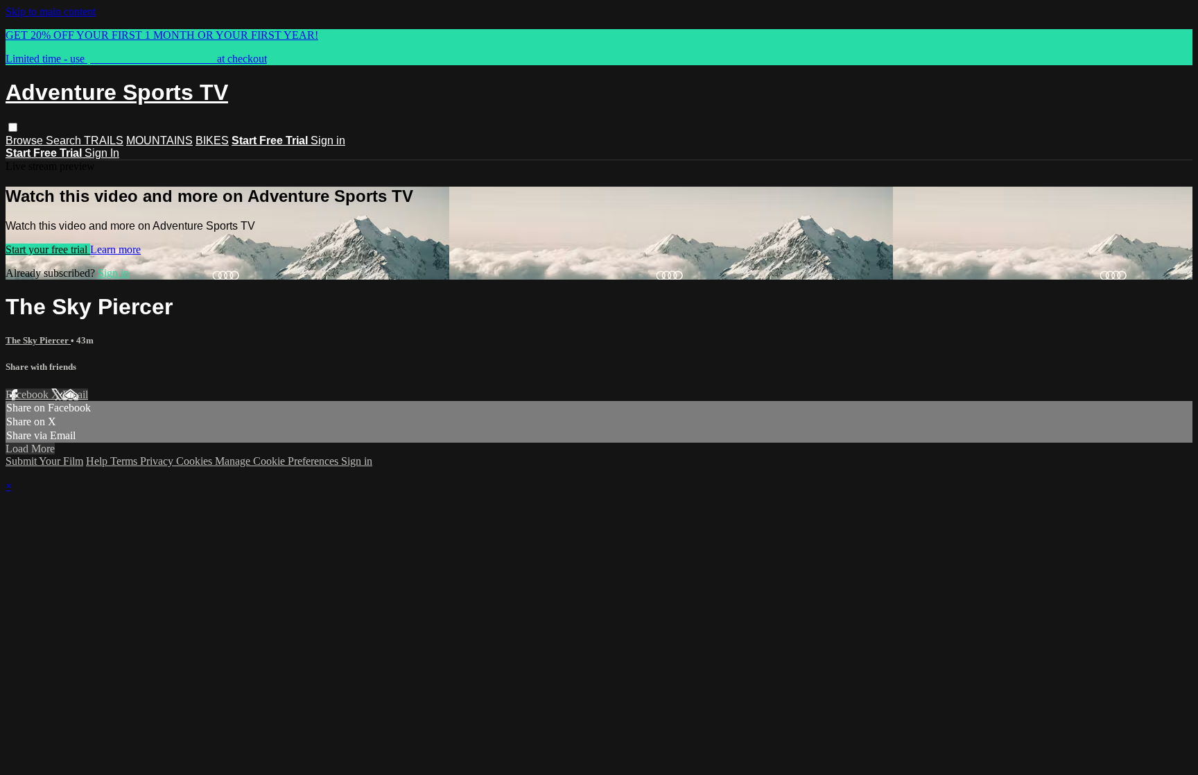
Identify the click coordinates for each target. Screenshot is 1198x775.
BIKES (212, 140)
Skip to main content (51, 11)
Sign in (328, 140)
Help (98, 461)
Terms (125, 461)
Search (65, 140)
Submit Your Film (44, 461)
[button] (12, 127)
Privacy (158, 461)
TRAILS (103, 140)
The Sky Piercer (38, 340)
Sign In (102, 153)
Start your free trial (48, 249)
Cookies (195, 461)
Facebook (28, 394)
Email (75, 394)
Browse (26, 140)
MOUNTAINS (159, 140)
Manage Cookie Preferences (278, 461)
